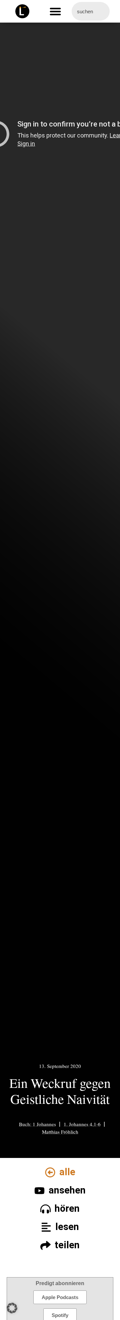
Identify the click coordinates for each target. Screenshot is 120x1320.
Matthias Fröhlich (60, 1131)
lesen (67, 1226)
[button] (55, 11)
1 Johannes (44, 1124)
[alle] (50, 1172)
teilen (67, 1245)
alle (67, 1172)
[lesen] (46, 1227)
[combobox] (91, 11)
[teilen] (45, 1245)
